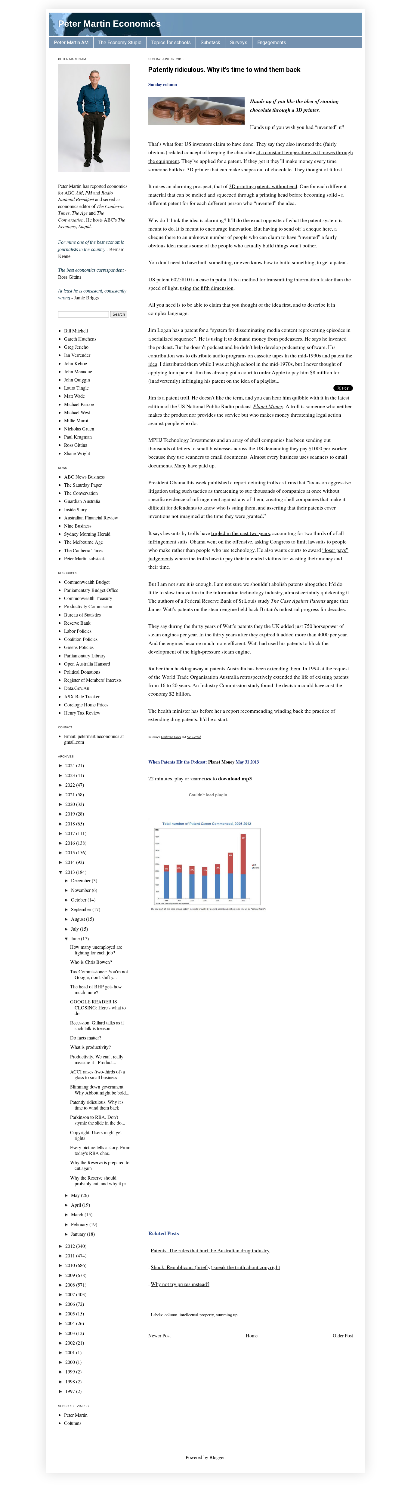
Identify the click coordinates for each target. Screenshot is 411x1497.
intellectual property (197, 1315)
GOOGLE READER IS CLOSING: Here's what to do (98, 1007)
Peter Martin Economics (109, 24)
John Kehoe (75, 363)
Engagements (271, 42)
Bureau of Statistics (82, 614)
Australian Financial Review (91, 517)
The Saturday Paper (83, 485)
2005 (70, 1313)
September (81, 909)
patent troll (177, 397)
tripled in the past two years (240, 533)
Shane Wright (77, 453)
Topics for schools (171, 42)
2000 (70, 1362)
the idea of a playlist (254, 380)
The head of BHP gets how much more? (96, 989)
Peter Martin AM (71, 42)
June (76, 938)
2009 (70, 1275)
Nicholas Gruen (79, 428)
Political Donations (82, 672)
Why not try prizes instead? (180, 1283)
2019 (70, 813)
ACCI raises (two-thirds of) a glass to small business (97, 1074)
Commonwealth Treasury (88, 598)
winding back (288, 710)
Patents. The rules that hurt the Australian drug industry (210, 1250)
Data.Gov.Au (76, 688)
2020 (70, 804)
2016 (70, 843)
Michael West (77, 412)
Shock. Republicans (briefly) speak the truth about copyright (215, 1267)
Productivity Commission (88, 606)
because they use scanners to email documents (197, 456)
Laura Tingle (76, 387)
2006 (70, 1304)
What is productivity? (90, 1047)
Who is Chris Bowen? (91, 962)
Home (252, 1335)
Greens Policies (79, 647)
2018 (70, 823)
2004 (70, 1323)
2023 (70, 775)
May (76, 1195)
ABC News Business (84, 476)
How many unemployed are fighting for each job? (96, 950)
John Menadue (78, 371)
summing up (226, 1315)
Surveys (238, 42)
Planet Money (221, 761)
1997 (70, 1391)
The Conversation (81, 493)
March (78, 1214)
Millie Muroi (76, 420)
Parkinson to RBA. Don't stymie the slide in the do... (97, 1120)
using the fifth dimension (206, 287)
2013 (70, 872)
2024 (70, 765)
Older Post (343, 1335)
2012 (70, 1246)
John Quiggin (77, 379)
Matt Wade (74, 396)
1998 (70, 1381)
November (81, 890)
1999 (70, 1371)
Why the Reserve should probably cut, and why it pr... (99, 1180)
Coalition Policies (80, 639)
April (76, 1205)
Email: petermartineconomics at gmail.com (94, 739)
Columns (72, 1423)
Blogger (216, 1457)
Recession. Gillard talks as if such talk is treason (97, 1025)
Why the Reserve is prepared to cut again (99, 1165)
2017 (70, 833)
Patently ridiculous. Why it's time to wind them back (224, 69)
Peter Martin (76, 1415)
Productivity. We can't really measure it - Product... (96, 1059)
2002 (70, 1342)
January (79, 1234)
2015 (70, 852)
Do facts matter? (85, 1037)
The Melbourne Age (83, 542)
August (78, 919)
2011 (70, 1255)
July (75, 929)
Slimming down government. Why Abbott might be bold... (99, 1089)
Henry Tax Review (82, 712)
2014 (70, 862)
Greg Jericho (76, 347)
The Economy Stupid (119, 42)
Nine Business (77, 525)
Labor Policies (77, 631)
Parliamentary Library (85, 655)
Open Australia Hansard (87, 663)
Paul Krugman (78, 436)
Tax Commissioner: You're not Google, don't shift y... (99, 974)
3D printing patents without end (263, 186)
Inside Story (75, 509)
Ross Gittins (75, 445)
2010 (70, 1265)
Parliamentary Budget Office (91, 590)
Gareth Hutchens (80, 338)
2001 (70, 1352)
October (79, 899)
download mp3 (235, 778)
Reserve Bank (77, 623)
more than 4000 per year (321, 634)
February (80, 1224)
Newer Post (159, 1335)
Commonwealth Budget (87, 582)
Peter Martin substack (84, 558)
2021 (70, 794)
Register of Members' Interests (93, 680)
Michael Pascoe (79, 404)
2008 (70, 1284)
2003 (70, 1333)
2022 (70, 785)
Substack (210, 42)
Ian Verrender (77, 355)
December (81, 880)
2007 (70, 1294)
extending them (283, 668)
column (171, 1315)
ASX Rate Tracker (82, 696)
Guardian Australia (82, 501)
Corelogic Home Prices (86, 704)
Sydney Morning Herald (87, 534)
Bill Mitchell (76, 330)
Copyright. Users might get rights (96, 1135)
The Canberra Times (83, 550)
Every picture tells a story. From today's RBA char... (100, 1150)
